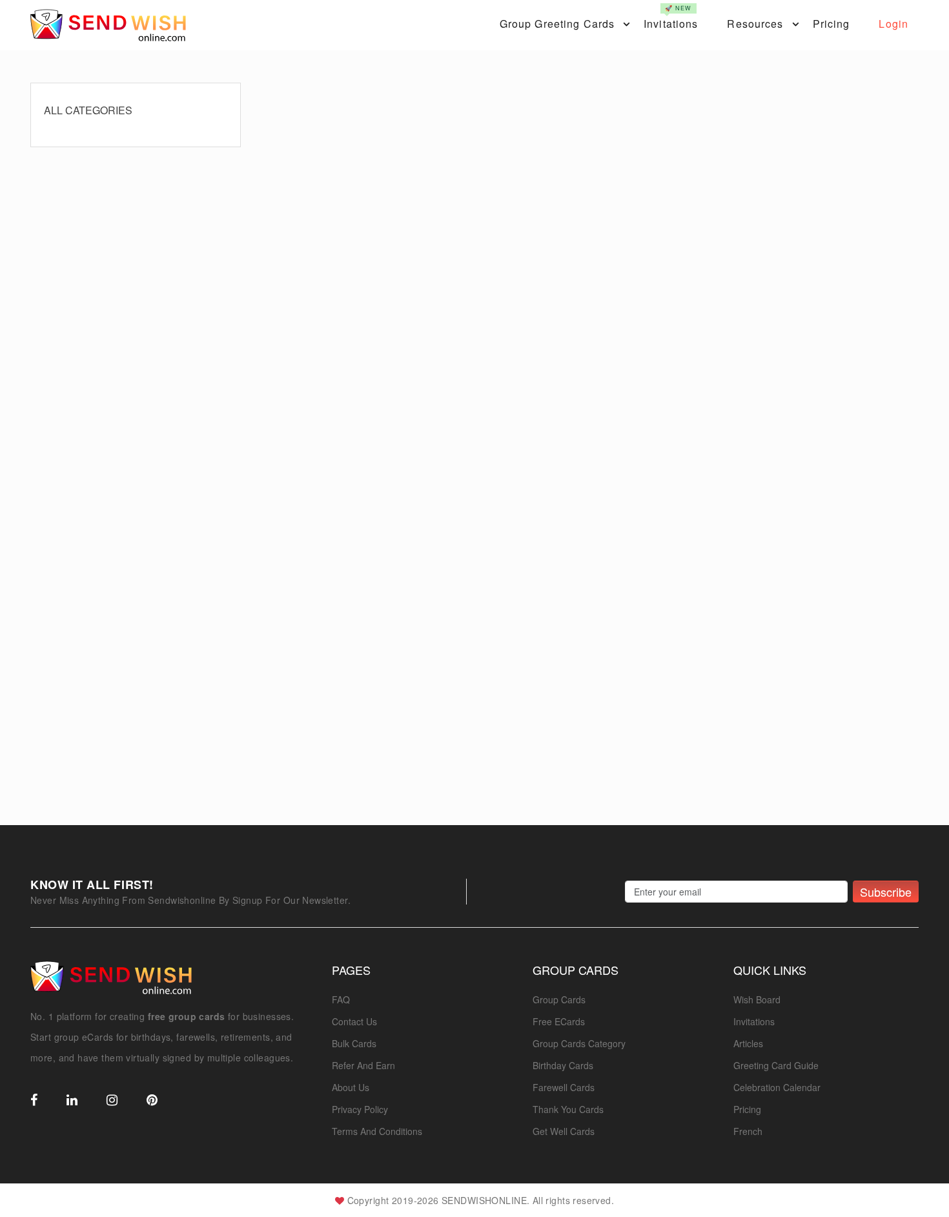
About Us (350, 1087)
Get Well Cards (564, 1131)
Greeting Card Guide (776, 1065)
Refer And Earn (363, 1065)
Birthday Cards (563, 1065)
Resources (755, 23)
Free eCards (559, 1021)
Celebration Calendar (777, 1087)
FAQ (341, 999)
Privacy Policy (360, 1109)
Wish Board (757, 999)
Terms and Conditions (377, 1131)
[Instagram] (112, 1100)
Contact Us (354, 1021)
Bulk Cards (354, 1043)
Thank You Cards (568, 1109)
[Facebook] (33, 1100)
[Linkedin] (71, 1100)
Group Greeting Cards (557, 23)
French (747, 1131)
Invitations (671, 17)
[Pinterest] (152, 1100)
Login (893, 23)
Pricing (831, 23)
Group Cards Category (579, 1043)
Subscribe (886, 891)
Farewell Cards (564, 1087)
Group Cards (559, 999)
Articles (748, 1043)
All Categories (88, 110)
